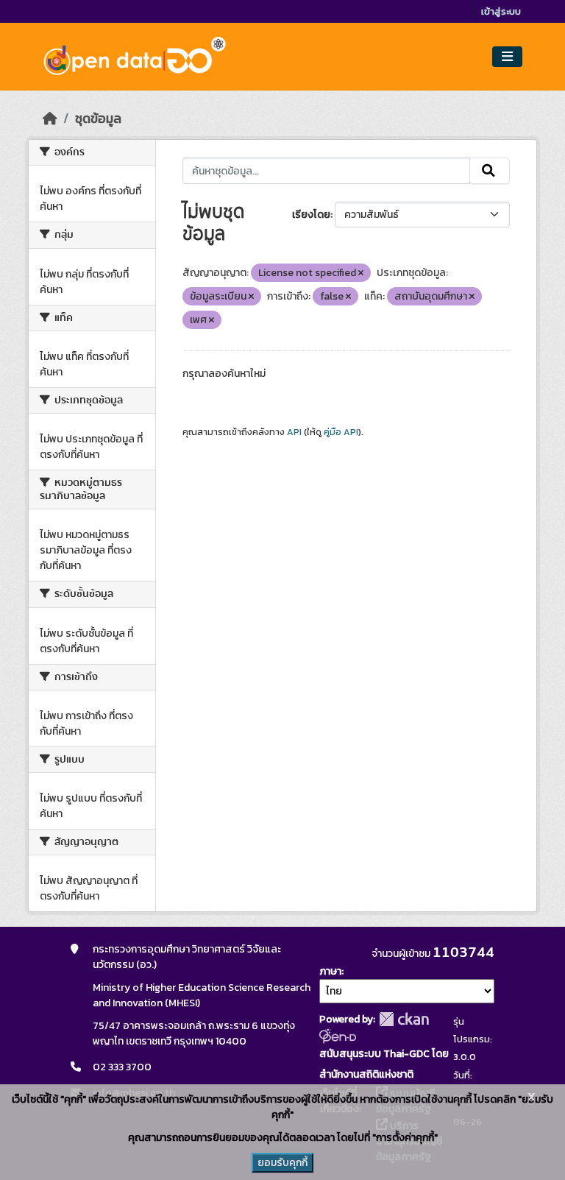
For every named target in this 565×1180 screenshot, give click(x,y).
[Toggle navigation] (507, 57)
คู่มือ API (341, 432)
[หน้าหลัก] (50, 118)
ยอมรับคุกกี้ (282, 1162)
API (294, 432)
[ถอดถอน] (360, 273)
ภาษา (330, 971)
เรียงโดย (311, 214)
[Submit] (489, 171)
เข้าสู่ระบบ (501, 11)
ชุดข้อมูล (98, 118)
